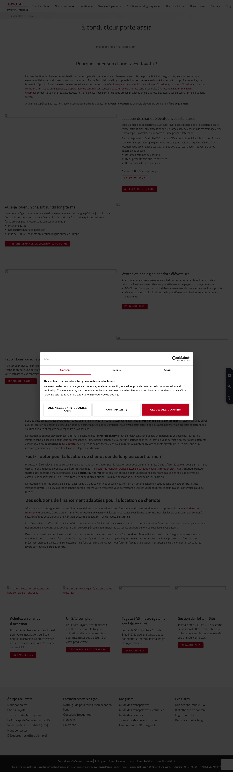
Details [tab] (116, 369)
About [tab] (167, 369)
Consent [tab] (65, 369)
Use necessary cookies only (67, 409)
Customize (114, 409)
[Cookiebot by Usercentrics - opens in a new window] (175, 358)
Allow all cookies (165, 409)
